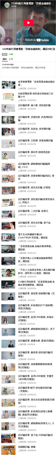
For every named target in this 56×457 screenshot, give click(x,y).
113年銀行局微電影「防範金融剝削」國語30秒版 (24, 67)
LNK (11, 54)
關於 (5, 59)
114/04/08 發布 (8, 65)
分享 (11, 59)
